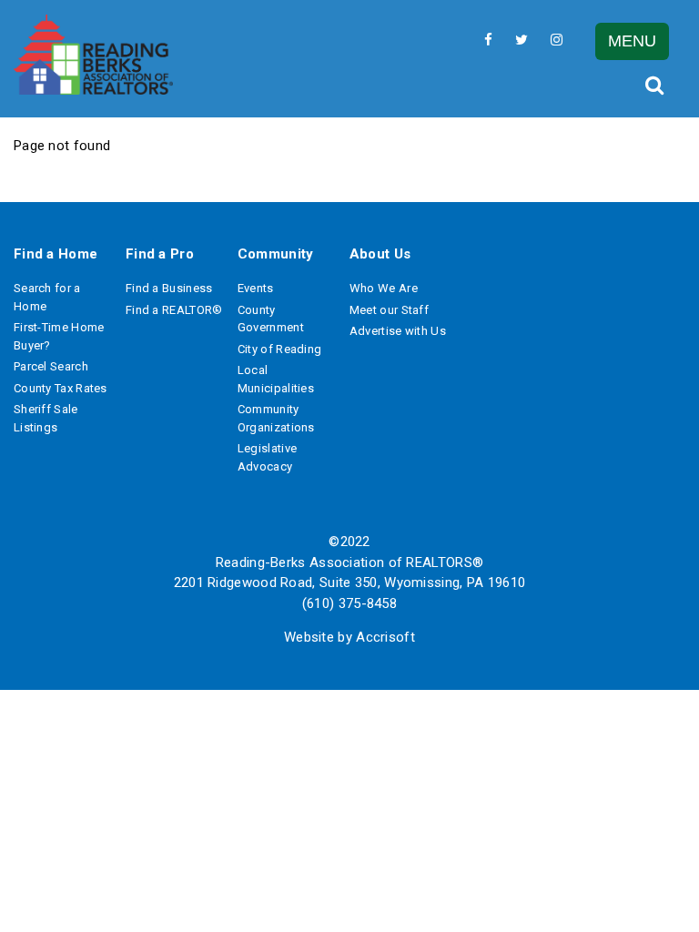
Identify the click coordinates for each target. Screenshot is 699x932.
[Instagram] (556, 39)
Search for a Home (47, 297)
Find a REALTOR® (174, 310)
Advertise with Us (398, 331)
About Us (380, 254)
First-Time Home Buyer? (59, 336)
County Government (271, 319)
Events (256, 288)
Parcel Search (51, 366)
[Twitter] (521, 39)
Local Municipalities (276, 379)
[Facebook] (488, 39)
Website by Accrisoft (349, 637)
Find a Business (169, 288)
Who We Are (384, 288)
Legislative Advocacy (267, 457)
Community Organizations (276, 418)
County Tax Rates (60, 388)
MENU (632, 41)
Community (276, 254)
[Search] (653, 85)
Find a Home (55, 254)
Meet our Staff (389, 310)
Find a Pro (160, 254)
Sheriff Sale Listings (46, 418)
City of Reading (280, 349)
